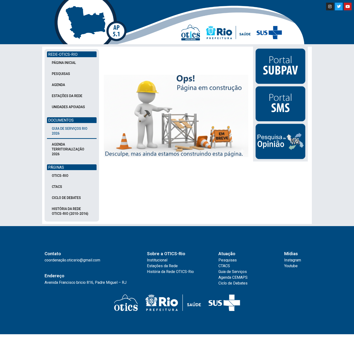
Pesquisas (61, 74)
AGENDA (58, 85)
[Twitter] (339, 6)
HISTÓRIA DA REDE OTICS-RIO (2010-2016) (70, 211)
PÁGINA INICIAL (64, 63)
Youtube (291, 266)
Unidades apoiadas (68, 107)
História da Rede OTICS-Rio (170, 271)
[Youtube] (348, 6)
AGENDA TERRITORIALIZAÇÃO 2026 (68, 149)
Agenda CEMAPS (233, 277)
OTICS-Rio (60, 176)
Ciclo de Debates (233, 283)
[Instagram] (330, 6)
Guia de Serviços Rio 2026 (69, 131)
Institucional (157, 260)
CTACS (57, 187)
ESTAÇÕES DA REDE (67, 96)
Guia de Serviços (232, 271)
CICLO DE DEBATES (66, 198)
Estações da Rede (162, 266)
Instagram (292, 260)
